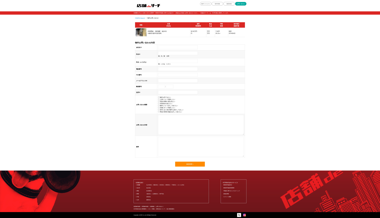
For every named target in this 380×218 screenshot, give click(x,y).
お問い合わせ (241, 4)
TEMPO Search (140, 18)
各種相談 (152, 206)
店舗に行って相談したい (167, 107)
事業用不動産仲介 (227, 184)
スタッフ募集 (151, 208)
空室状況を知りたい (166, 103)
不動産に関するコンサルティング (231, 190)
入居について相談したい (167, 99)
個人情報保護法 (170, 208)
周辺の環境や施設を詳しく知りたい (171, 112)
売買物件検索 (145, 206)
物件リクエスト (205, 4)
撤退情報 (229, 4)
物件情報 (217, 4)
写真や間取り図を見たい (167, 101)
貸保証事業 (226, 193)
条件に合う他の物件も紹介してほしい (171, 110)
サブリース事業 (227, 196)
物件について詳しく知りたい (169, 105)
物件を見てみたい (165, 97)
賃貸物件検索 (137, 206)
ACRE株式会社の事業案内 (140, 208)
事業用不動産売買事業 (228, 187)
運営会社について (160, 208)
